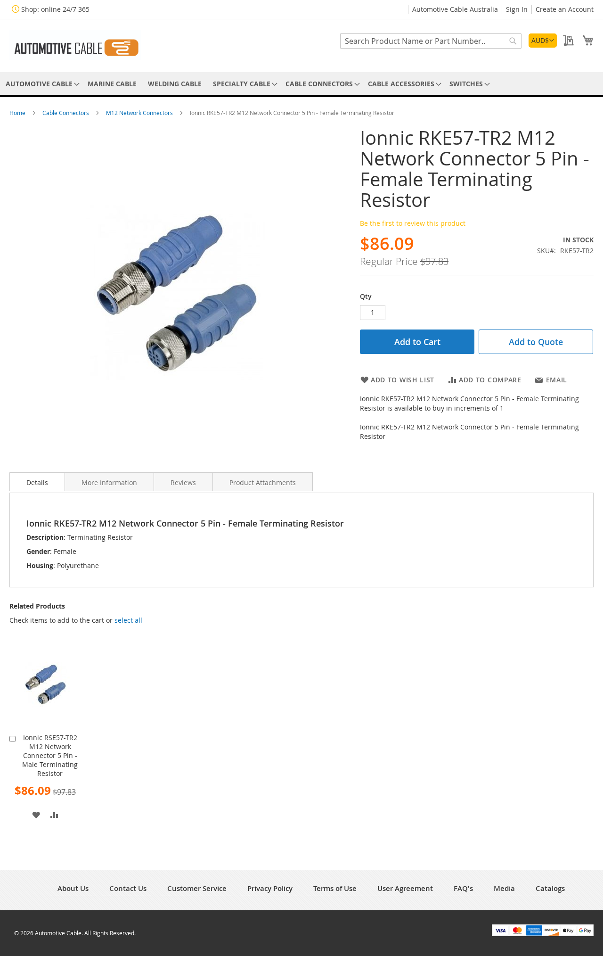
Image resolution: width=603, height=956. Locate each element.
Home (18, 112)
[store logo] (75, 45)
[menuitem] (41, 84)
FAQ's (463, 888)
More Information (109, 482)
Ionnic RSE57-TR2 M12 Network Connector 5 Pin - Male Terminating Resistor (50, 755)
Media (504, 888)
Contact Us (128, 888)
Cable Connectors (66, 112)
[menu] (301, 84)
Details (37, 482)
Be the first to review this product (412, 223)
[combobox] (431, 41)
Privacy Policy (270, 888)
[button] (543, 40)
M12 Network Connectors (140, 112)
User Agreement (405, 888)
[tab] (37, 481)
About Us (73, 888)
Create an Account (565, 9)
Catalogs (550, 888)
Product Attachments (262, 482)
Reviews (183, 482)
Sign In (517, 9)
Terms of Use (335, 888)
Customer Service (197, 888)
